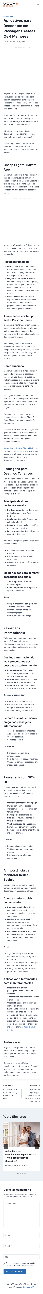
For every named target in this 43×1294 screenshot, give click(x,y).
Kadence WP (28, 1287)
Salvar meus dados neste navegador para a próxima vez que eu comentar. (21, 1264)
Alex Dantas (10, 42)
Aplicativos (8, 16)
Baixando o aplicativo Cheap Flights (19, 448)
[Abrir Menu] (38, 4)
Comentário (10, 1203)
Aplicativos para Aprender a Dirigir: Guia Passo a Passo (11, 1092)
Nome (8, 1235)
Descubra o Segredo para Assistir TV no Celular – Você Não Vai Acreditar (31, 1094)
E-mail (8, 1246)
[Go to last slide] (6, 1146)
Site (6, 1257)
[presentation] (21, 1134)
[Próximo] (37, 1146)
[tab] (17, 1173)
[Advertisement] (21, 69)
